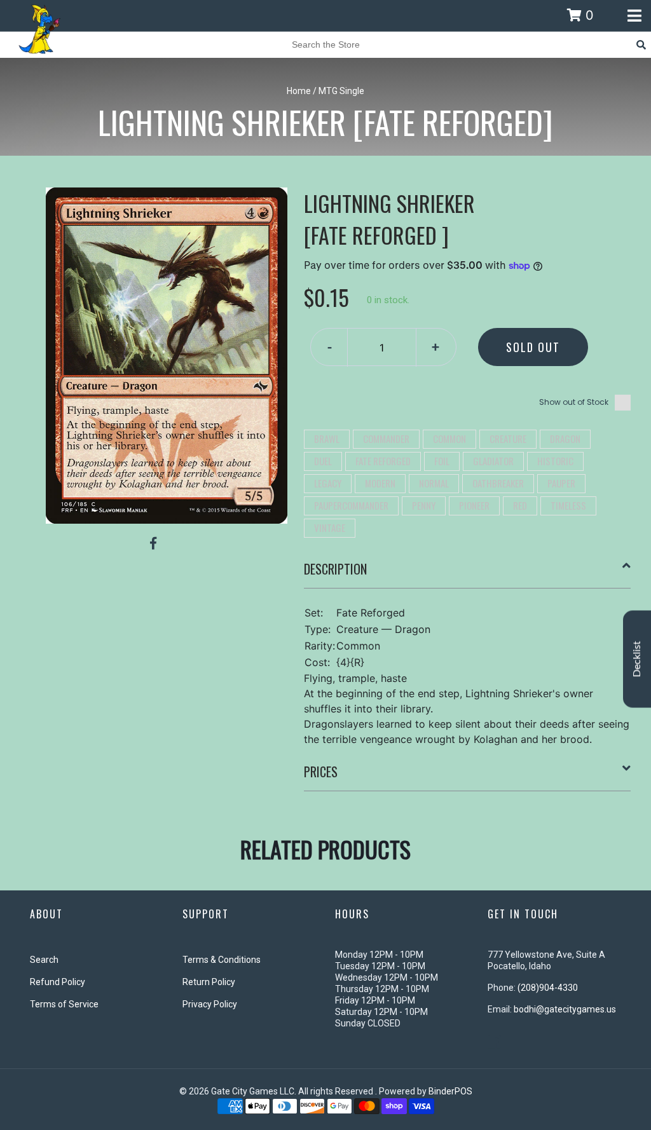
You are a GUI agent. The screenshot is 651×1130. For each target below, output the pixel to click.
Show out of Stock (573, 402)
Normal (434, 483)
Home (299, 91)
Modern (380, 483)
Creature (508, 439)
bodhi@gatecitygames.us (565, 1009)
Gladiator (493, 461)
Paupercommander (351, 505)
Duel (323, 461)
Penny (423, 505)
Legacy (327, 483)
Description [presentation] (335, 568)
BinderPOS (450, 1091)
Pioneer (474, 505)
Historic (555, 461)
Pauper (561, 483)
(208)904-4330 (547, 988)
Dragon (565, 439)
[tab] (467, 574)
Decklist (637, 659)
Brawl (326, 439)
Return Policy (208, 982)
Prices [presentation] (321, 771)
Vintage (329, 527)
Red (520, 505)
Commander (386, 439)
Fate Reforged (383, 461)
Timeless (568, 505)
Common (449, 439)
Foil (441, 461)
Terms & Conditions (221, 960)
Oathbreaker (498, 483)
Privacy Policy (209, 1004)
